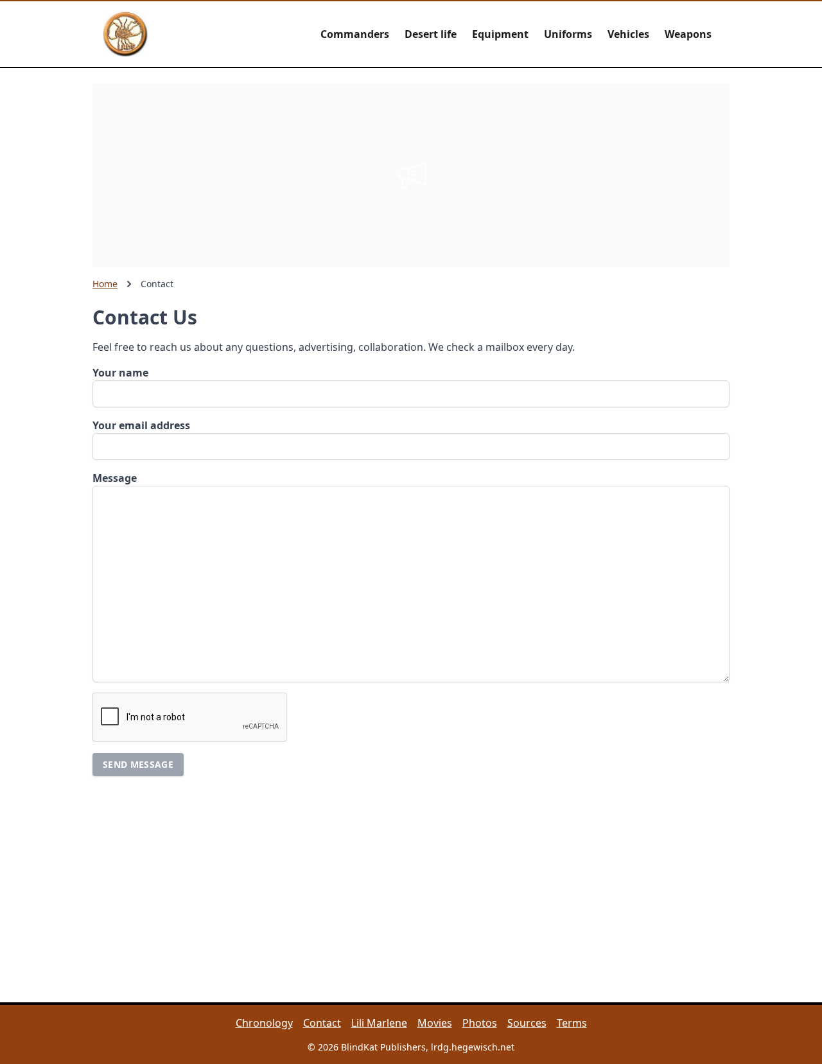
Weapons (688, 34)
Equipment (500, 34)
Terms (572, 1023)
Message (114, 478)
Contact (322, 1023)
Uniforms (568, 34)
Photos (479, 1023)
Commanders (354, 34)
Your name (120, 373)
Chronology (264, 1023)
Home (105, 284)
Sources (527, 1023)
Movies (434, 1023)
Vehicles (628, 34)
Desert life (431, 34)
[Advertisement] (411, 173)
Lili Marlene (379, 1023)
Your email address (141, 425)
